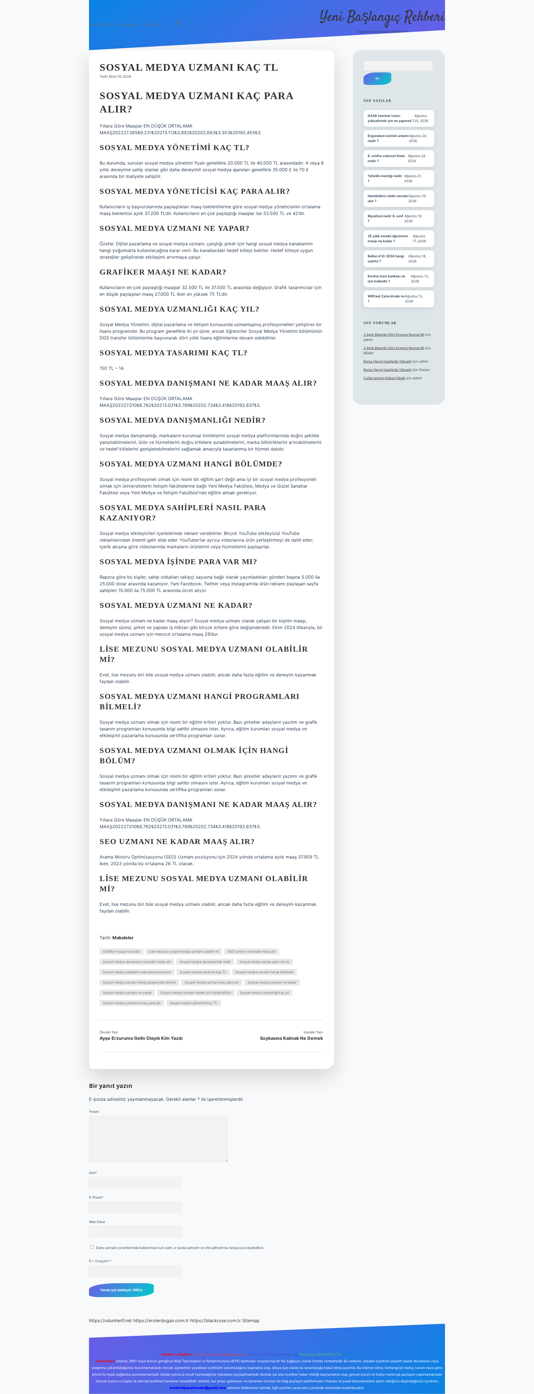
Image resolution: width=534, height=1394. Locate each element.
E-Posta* (96, 1197)
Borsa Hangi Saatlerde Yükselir (388, 361)
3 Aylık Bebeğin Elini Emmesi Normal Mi (394, 334)
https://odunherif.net (110, 1320)
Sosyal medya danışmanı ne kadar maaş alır (137, 962)
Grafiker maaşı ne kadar (121, 951)
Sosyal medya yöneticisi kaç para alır (132, 1003)
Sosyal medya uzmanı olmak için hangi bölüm (195, 993)
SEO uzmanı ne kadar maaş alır (252, 951)
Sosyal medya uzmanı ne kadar (272, 982)
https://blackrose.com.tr (215, 1320)
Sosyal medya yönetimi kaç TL (193, 1003)
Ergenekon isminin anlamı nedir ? (388, 138)
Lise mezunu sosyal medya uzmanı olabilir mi (184, 951)
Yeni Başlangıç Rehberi (382, 17)
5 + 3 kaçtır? (100, 1261)
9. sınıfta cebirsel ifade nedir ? (386, 158)
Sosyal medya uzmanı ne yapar (127, 993)
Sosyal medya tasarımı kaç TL (203, 972)
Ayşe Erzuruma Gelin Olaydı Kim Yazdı (141, 1038)
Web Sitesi (97, 1222)
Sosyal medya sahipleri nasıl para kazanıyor (137, 972)
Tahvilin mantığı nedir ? (385, 178)
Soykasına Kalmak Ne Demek (291, 1038)
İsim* (93, 1173)
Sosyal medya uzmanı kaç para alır (212, 982)
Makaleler (123, 937)
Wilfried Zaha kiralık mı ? (386, 298)
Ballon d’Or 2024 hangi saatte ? (386, 258)
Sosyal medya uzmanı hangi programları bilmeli (139, 982)
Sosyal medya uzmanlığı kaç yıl (264, 993)
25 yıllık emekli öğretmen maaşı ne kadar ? (388, 238)
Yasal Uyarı (153, 24)
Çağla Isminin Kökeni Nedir (384, 378)
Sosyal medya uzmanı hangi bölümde (264, 972)
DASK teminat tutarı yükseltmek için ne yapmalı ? (391, 118)
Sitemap (250, 1320)
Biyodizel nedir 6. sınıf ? (385, 218)
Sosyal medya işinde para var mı (264, 962)
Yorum (94, 1111)
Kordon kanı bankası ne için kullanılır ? (386, 278)
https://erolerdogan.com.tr (161, 1320)
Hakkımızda (129, 24)
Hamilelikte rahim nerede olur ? (388, 198)
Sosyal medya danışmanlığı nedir (205, 962)
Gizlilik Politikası (102, 24)
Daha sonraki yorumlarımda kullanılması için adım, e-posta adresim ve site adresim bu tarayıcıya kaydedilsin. (180, 1248)
